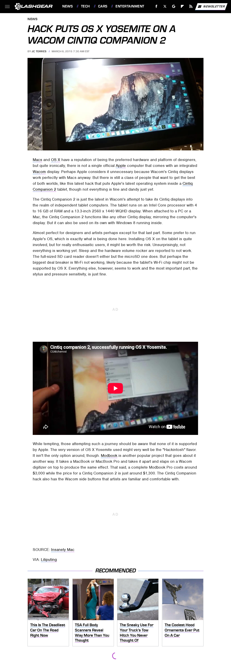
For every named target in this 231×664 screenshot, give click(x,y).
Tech (85, 6)
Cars (102, 6)
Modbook (109, 455)
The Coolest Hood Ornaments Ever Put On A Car (182, 630)
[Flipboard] (182, 6)
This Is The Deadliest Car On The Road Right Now (47, 630)
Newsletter (214, 6)
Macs (37, 159)
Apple (121, 165)
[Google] (173, 6)
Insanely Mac (62, 549)
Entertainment (130, 6)
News (67, 6)
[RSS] (191, 6)
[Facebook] (156, 6)
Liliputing (49, 559)
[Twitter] (165, 6)
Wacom (39, 171)
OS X (55, 159)
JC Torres (39, 51)
